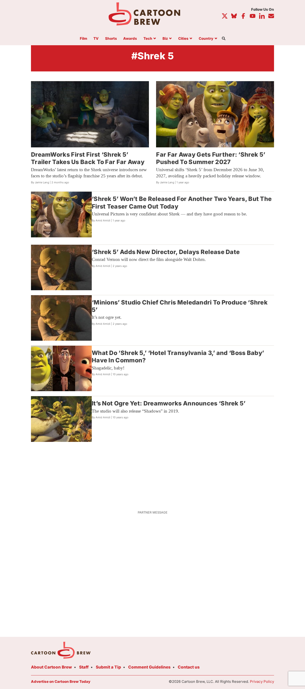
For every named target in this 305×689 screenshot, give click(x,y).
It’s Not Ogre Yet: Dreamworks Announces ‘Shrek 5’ (169, 403)
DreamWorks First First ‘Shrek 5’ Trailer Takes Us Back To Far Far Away (87, 158)
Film (83, 39)
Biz (165, 39)
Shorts (111, 39)
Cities (183, 39)
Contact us (189, 667)
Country (206, 39)
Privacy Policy (262, 681)
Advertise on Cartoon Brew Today (60, 681)
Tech (147, 39)
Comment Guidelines (149, 667)
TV (96, 39)
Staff (84, 667)
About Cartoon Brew (51, 667)
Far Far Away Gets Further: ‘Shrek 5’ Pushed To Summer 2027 (210, 158)
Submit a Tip (108, 667)
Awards (130, 39)
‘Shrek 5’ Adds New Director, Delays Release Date (166, 251)
